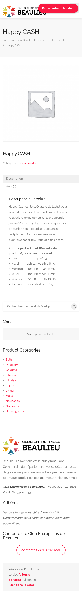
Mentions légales (22, 585)
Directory (12, 364)
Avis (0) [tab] (11, 186)
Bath (9, 359)
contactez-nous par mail (41, 550)
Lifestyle (11, 380)
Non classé (13, 406)
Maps (9, 395)
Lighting (11, 385)
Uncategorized (15, 411)
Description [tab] (14, 178)
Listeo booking (27, 163)
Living (10, 390)
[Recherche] (74, 306)
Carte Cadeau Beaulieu (58, 8)
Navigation (13, 401)
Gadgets (11, 370)
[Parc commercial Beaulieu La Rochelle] (25, 11)
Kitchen (11, 375)
